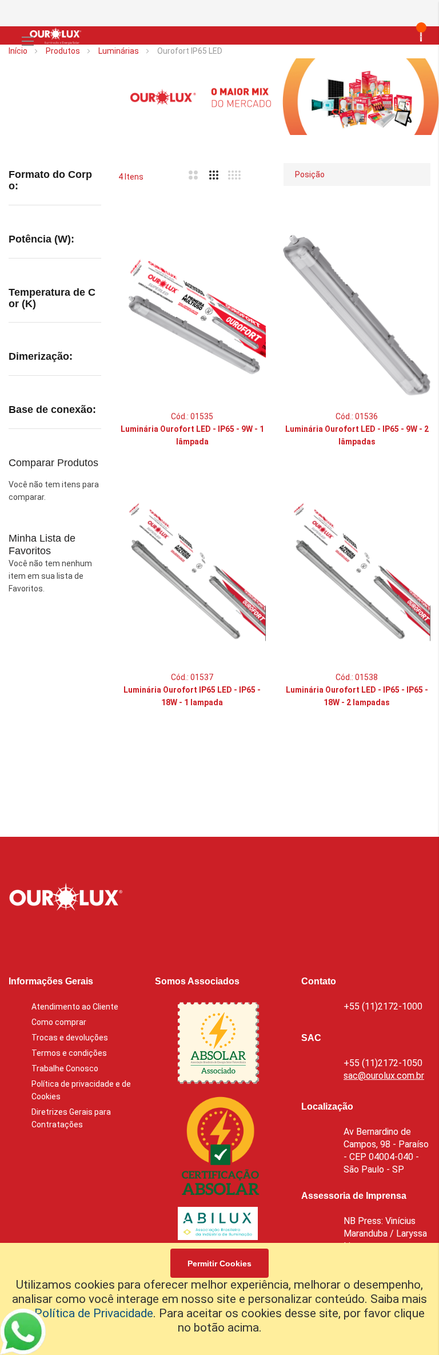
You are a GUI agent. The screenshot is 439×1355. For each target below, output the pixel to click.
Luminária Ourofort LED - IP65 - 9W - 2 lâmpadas (357, 435)
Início (19, 50)
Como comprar (58, 1022)
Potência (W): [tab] (41, 239)
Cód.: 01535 (192, 416)
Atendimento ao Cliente (74, 1006)
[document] (219, 1299)
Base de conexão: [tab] (52, 409)
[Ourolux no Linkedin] (45, 938)
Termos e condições (69, 1053)
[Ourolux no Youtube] (106, 938)
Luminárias (119, 50)
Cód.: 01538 (357, 677)
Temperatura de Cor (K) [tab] (52, 298)
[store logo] (53, 35)
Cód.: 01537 (192, 677)
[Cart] (401, 35)
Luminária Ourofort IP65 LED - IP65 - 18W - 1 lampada (192, 696)
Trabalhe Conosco (64, 1068)
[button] (245, 243)
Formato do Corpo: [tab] (50, 180)
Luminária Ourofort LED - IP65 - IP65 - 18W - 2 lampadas (357, 696)
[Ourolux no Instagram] (76, 938)
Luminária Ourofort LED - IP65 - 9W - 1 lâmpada (192, 435)
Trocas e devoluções (69, 1037)
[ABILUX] (218, 1225)
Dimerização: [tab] (41, 356)
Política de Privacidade (93, 1313)
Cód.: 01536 (357, 416)
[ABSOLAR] (218, 1045)
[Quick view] (245, 300)
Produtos (64, 50)
